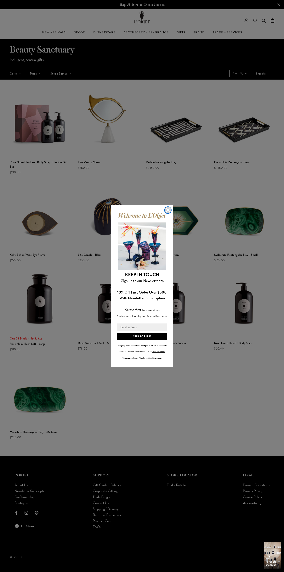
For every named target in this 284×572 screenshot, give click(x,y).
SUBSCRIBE (142, 336)
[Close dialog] (167, 210)
